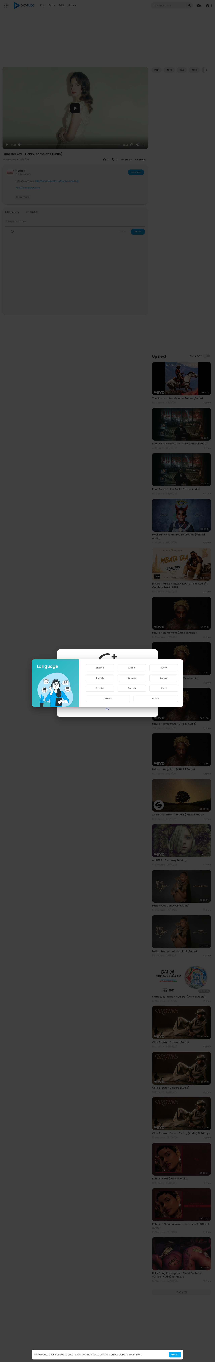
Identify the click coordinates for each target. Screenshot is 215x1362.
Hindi (163, 688)
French (100, 678)
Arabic (131, 667)
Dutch (163, 667)
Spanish (100, 688)
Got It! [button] (175, 1354)
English (100, 667)
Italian (155, 698)
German (131, 678)
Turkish (132, 688)
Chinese (107, 698)
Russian (164, 678)
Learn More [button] (135, 1354)
